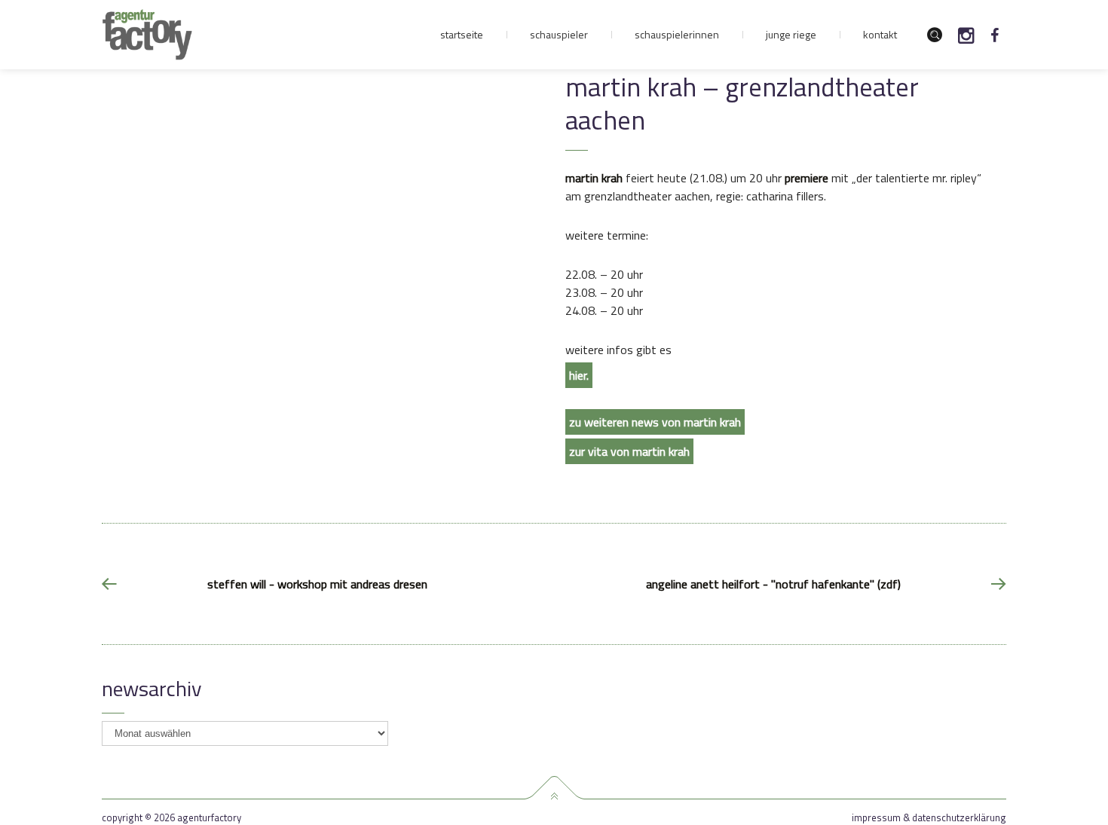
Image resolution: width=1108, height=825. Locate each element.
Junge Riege (791, 34)
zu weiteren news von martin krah (655, 422)
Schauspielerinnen (677, 34)
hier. (579, 375)
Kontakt (880, 34)
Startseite (461, 34)
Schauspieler (559, 34)
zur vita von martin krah (629, 451)
